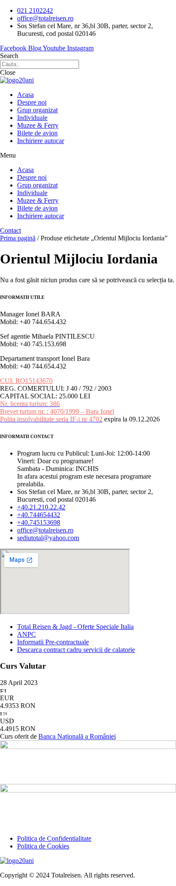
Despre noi (32, 102)
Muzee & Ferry (38, 125)
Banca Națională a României (77, 736)
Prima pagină (17, 238)
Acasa (25, 94)
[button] (88, 155)
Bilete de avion (37, 133)
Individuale (32, 117)
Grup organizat (37, 110)
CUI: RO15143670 (26, 380)
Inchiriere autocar (40, 140)
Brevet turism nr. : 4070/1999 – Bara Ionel (57, 411)
